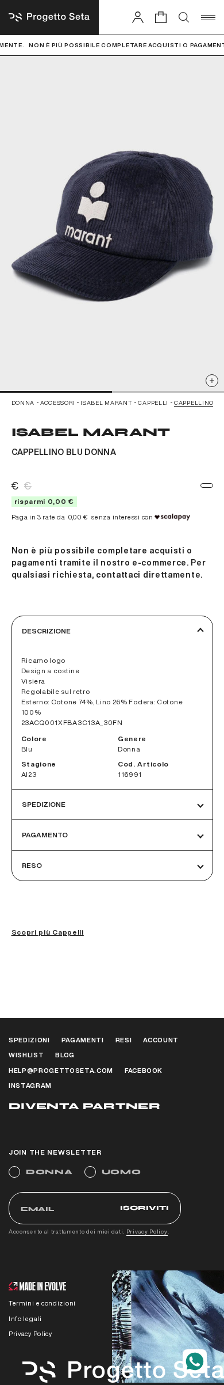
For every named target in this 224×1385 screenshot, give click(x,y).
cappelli (153, 402)
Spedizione (43, 804)
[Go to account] (137, 17)
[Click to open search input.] (183, 17)
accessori (57, 402)
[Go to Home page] (49, 17)
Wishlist (26, 1055)
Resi (123, 1040)
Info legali (25, 1318)
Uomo (121, 1172)
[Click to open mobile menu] (208, 17)
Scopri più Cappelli (47, 932)
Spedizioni (29, 1040)
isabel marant (106, 402)
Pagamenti (82, 1040)
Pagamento (45, 834)
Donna (49, 1172)
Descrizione (46, 631)
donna (23, 402)
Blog (65, 1055)
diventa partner (84, 1106)
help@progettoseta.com (61, 1070)
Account (161, 1040)
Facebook (144, 1070)
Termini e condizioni (42, 1303)
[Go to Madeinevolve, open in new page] (37, 1287)
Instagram (30, 1085)
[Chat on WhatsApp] (195, 1361)
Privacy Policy (147, 1231)
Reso (32, 865)
